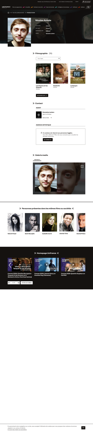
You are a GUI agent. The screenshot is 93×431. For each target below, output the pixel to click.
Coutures (56, 86)
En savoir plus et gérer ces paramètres (17, 429)
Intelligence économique (63, 7)
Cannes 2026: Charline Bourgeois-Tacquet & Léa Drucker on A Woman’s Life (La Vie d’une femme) (20, 275)
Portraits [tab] (37, 159)
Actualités (27, 7)
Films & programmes (17, 7)
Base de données (50, 7)
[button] (82, 166)
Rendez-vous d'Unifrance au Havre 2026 (47, 1)
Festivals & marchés (38, 7)
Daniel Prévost (82, 234)
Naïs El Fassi (12, 234)
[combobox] (48, 58)
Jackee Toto (63, 233)
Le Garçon (73, 86)
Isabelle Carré (47, 234)
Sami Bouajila (30, 234)
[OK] (83, 427)
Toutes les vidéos (27, 282)
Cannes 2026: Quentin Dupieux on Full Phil (73, 274)
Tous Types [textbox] (40, 58)
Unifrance (75, 7)
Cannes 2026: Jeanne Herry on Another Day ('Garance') (44, 274)
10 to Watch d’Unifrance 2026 (66, 1)
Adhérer (83, 7)
